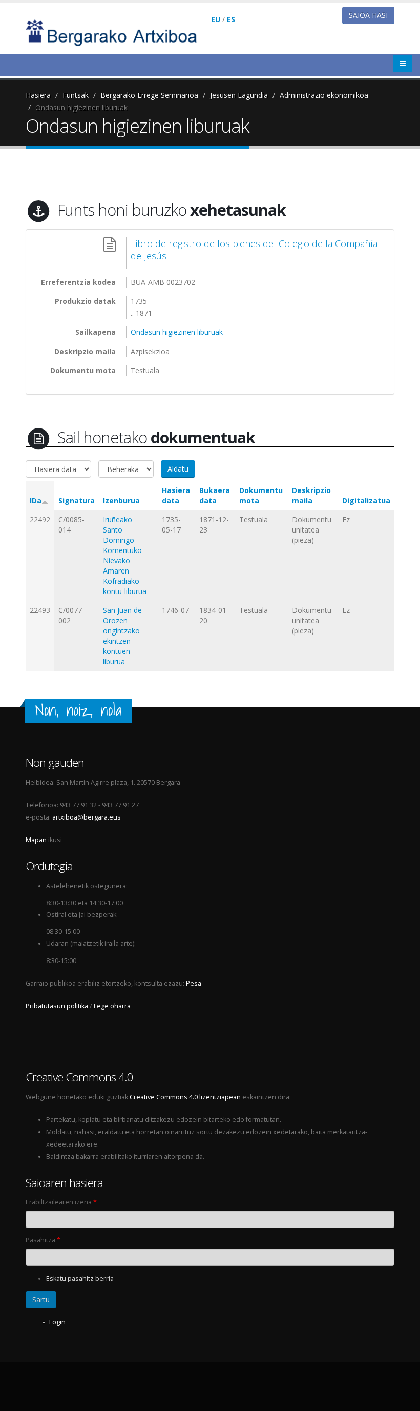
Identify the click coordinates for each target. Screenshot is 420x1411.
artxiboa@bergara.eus (86, 817)
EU (215, 19)
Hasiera (38, 95)
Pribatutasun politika (57, 1005)
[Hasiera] (118, 32)
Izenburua (121, 500)
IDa (35, 500)
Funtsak (75, 95)
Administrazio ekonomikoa (324, 95)
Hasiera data (176, 495)
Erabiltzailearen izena (61, 1202)
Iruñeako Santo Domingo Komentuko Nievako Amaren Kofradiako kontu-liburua (124, 555)
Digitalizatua (366, 500)
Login (57, 1322)
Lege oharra (112, 1005)
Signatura (76, 500)
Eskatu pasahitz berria (80, 1278)
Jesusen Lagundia (239, 95)
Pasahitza (43, 1240)
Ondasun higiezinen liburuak (81, 107)
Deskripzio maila (311, 495)
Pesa (193, 983)
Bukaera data (214, 495)
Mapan (36, 839)
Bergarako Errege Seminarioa (149, 95)
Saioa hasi (368, 15)
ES (231, 19)
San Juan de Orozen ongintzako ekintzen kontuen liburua (122, 635)
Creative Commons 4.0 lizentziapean (185, 1097)
